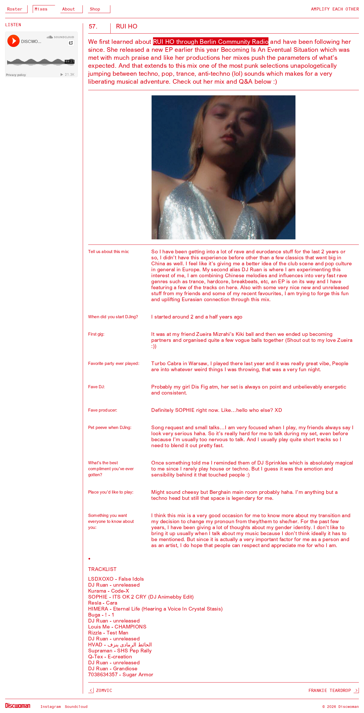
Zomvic (104, 690)
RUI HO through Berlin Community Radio (210, 41)
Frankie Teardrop (330, 690)
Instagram (50, 706)
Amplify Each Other (335, 9)
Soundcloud (76, 706)
